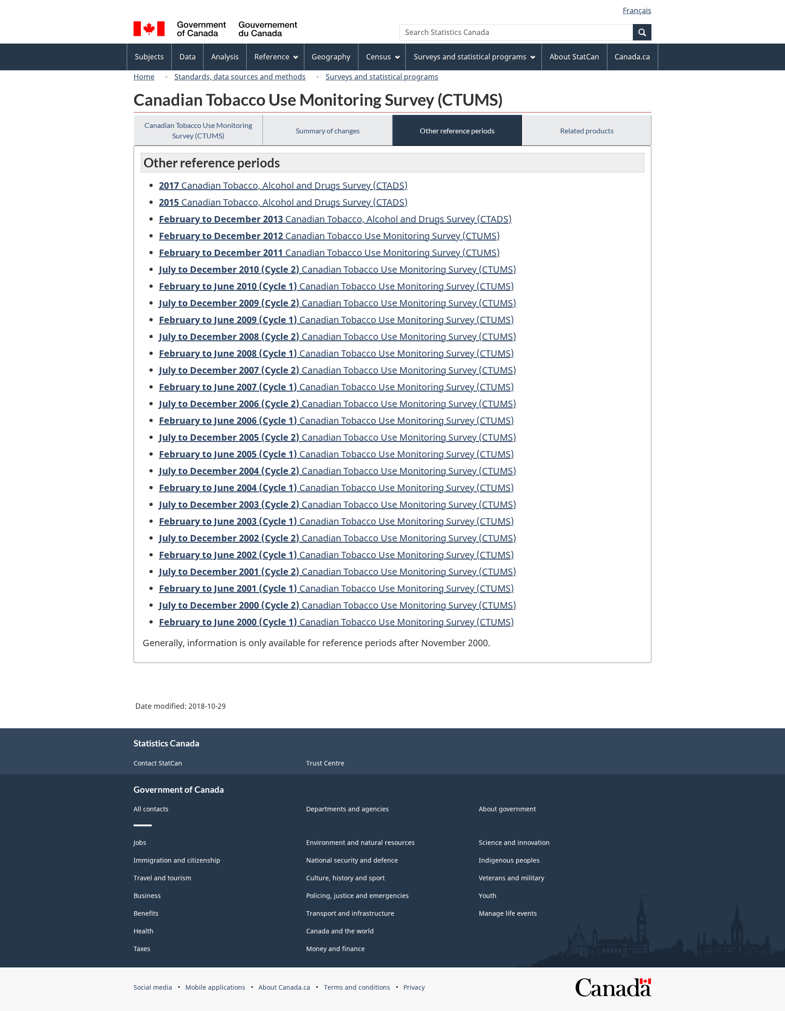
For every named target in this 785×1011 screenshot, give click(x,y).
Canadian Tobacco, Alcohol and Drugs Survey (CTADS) (283, 185)
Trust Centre (325, 763)
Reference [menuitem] (271, 57)
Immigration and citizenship (177, 860)
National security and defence (352, 860)
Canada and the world (340, 931)
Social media (153, 987)
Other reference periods (457, 130)
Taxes (142, 948)
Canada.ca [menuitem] (632, 57)
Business (147, 895)
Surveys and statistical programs (382, 77)
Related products (587, 130)
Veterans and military (511, 878)
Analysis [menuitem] (225, 57)
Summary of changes (328, 130)
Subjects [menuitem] (149, 57)
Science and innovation (514, 842)
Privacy (414, 987)
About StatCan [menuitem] (574, 57)
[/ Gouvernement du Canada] (215, 30)
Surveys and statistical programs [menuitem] (470, 57)
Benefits (146, 913)
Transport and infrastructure (350, 913)
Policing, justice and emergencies (357, 895)
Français (637, 10)
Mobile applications (215, 987)
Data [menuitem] (187, 57)
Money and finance (335, 948)
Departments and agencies (347, 809)
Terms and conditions (357, 987)
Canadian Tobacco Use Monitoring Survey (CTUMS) (198, 130)
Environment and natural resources (360, 842)
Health (144, 931)
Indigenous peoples (509, 860)
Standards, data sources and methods (240, 77)
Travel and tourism (162, 878)
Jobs (140, 842)
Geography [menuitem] (331, 57)
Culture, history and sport (345, 878)
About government (507, 809)
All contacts (151, 809)
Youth (488, 895)
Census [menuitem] (378, 57)
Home (144, 77)
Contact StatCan (158, 763)
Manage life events (508, 913)
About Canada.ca (284, 987)
